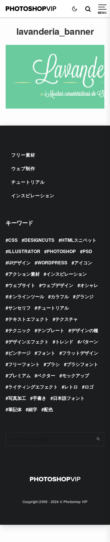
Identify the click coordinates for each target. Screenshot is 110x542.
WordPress (52, 262)
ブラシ (53, 364)
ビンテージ (19, 353)
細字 (32, 409)
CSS (13, 240)
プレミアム (19, 375)
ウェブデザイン (57, 285)
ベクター (46, 375)
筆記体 (15, 409)
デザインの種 (84, 330)
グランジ (85, 296)
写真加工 (17, 398)
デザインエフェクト (28, 341)
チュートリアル (28, 182)
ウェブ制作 (23, 168)
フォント (46, 353)
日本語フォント (69, 398)
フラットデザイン (80, 353)
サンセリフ (19, 307)
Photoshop (61, 251)
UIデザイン (19, 262)
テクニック (19, 330)
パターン (89, 341)
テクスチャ (66, 319)
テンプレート (50, 330)
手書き (39, 398)
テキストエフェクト (28, 319)
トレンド (64, 341)
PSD (87, 251)
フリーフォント (24, 364)
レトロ (71, 386)
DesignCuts (39, 240)
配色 (48, 409)
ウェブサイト (21, 285)
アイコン (83, 262)
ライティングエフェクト (33, 386)
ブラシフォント (82, 364)
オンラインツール (26, 296)
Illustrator (24, 251)
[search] (98, 439)
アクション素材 (24, 274)
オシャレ (89, 285)
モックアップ (75, 375)
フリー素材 (23, 155)
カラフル (60, 296)
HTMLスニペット (78, 240)
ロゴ (89, 386)
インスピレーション (32, 195)
